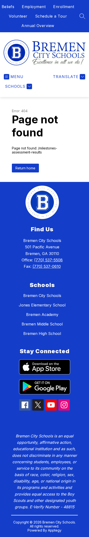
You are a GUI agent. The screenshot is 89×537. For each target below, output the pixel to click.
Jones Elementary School (42, 305)
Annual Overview (37, 25)
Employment (34, 6)
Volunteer (18, 16)
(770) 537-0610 (47, 266)
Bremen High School (42, 333)
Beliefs (8, 6)
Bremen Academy (42, 314)
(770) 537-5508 (48, 260)
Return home (25, 168)
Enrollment (63, 6)
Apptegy (54, 530)
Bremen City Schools (42, 295)
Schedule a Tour (51, 16)
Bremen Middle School (42, 324)
